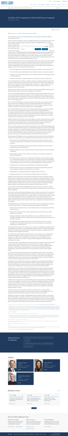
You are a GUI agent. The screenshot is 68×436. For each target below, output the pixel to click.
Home (9, 7)
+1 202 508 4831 (26, 365)
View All (58, 390)
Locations (59, 4)
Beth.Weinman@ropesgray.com (49, 367)
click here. (47, 46)
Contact (50, 1)
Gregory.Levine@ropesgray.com (22, 367)
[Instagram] (8, 434)
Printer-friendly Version (56, 29)
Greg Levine (19, 36)
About (31, 4)
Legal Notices (37, 434)
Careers (63, 4)
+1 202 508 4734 (26, 379)
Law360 (10, 38)
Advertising (15, 434)
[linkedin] (65, 1)
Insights (47, 4)
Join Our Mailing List (57, 1)
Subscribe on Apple (11, 426)
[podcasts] (66, 1)
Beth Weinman (29, 36)
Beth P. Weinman (22, 33)
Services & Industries (41, 4)
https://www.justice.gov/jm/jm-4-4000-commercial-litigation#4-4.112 (47, 304)
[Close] (48, 45)
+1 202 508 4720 (53, 365)
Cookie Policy (24, 434)
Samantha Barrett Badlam (32, 33)
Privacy (41, 434)
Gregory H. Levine (15, 33)
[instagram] (63, 1)
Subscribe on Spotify (19, 426)
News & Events (53, 4)
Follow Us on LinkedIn (30, 426)
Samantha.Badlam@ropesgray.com (23, 380)
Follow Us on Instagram (30, 428)
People (35, 4)
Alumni (19, 434)
